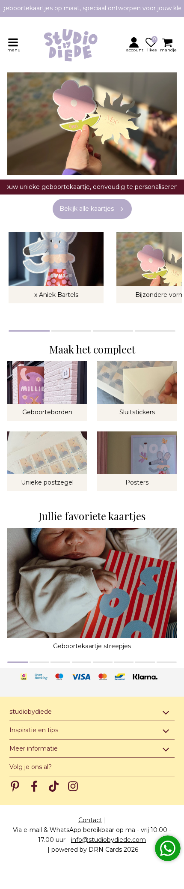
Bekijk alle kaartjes (86, 209)
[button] (135, 44)
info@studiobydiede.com (108, 840)
